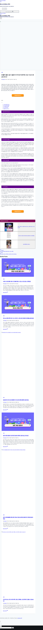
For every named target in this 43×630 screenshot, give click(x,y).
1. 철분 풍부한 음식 (6, 104)
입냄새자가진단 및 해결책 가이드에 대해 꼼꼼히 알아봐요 (16, 399)
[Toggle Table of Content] (2, 102)
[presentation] (18, 267)
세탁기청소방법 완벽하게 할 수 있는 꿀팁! (6, 251)
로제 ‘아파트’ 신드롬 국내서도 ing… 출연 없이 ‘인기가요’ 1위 (26, 227)
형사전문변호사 (4, 9)
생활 (2, 72)
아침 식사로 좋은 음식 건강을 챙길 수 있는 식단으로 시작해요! (17, 281)
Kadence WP (20, 618)
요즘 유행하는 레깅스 (26, 244)
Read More (5, 292)
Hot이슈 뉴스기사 (6, 108)
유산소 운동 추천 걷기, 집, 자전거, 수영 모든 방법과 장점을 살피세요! (18, 318)
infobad (3, 79)
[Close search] (1, 626)
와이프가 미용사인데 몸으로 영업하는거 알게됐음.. (26, 235)
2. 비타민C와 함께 (6, 105)
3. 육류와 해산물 (6, 106)
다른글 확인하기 (17, 95)
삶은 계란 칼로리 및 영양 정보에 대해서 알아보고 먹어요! (16, 435)
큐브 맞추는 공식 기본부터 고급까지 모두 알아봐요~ (8, 253)
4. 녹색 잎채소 (6, 107)
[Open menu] (1, 18)
